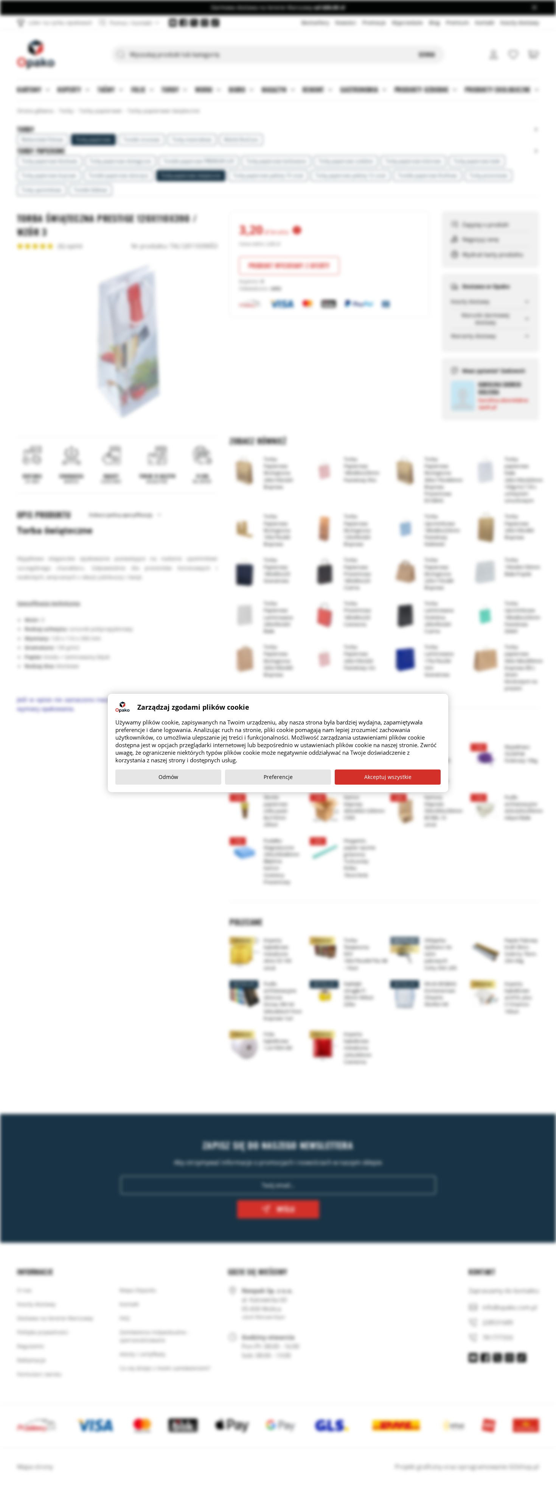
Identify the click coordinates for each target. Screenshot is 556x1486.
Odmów (168, 776)
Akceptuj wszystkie (388, 776)
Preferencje (278, 776)
